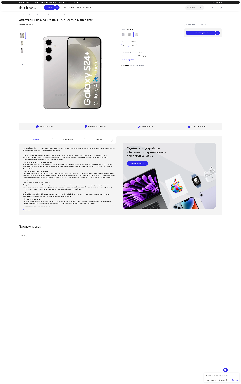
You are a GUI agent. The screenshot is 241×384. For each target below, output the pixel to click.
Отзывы (99, 140)
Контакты (75, 2)
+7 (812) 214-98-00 (217, 2)
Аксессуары (87, 7)
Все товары (137, 65)
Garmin (78, 7)
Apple (64, 7)
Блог (68, 2)
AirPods (71, 7)
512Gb (133, 46)
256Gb (23, 235)
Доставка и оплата (24, 2)
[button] (22, 29)
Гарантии (35, 2)
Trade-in (61, 2)
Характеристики (68, 140)
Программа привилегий (48, 2)
